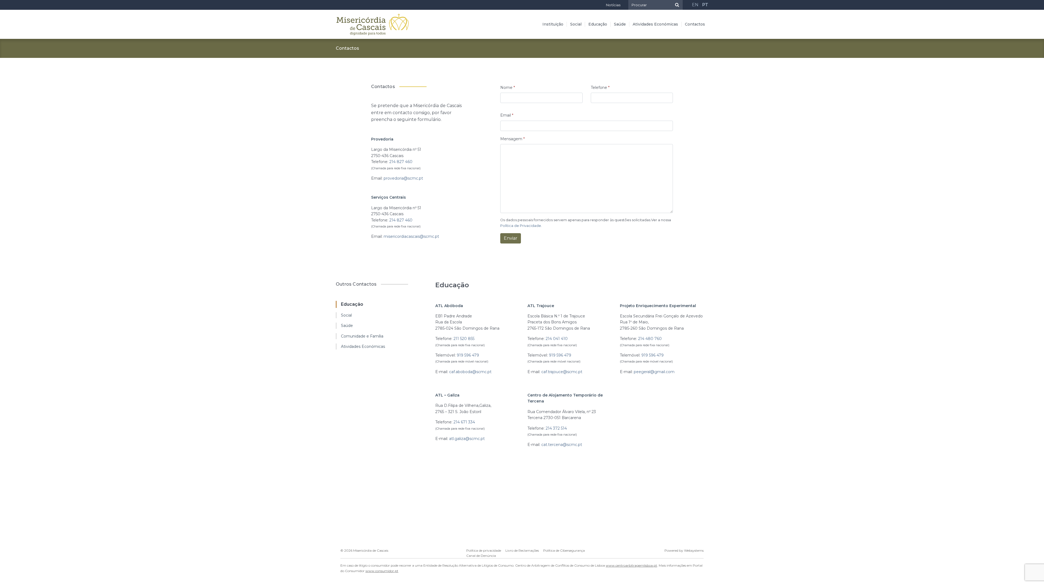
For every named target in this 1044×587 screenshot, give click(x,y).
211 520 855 (463, 338)
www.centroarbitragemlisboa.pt (631, 565)
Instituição (552, 24)
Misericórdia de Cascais (370, 550)
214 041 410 (557, 338)
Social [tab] (346, 315)
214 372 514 (556, 428)
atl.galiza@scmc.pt (467, 438)
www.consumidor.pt (381, 571)
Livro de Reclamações (522, 550)
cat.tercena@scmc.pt (561, 444)
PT (705, 4)
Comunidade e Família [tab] (362, 336)
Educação (597, 24)
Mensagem (512, 138)
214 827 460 (400, 161)
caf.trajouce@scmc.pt (561, 371)
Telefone (600, 87)
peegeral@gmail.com (654, 371)
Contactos (695, 24)
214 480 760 (650, 338)
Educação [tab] (352, 304)
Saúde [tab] (347, 325)
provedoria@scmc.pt (403, 178)
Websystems (694, 550)
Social (576, 24)
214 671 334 (464, 422)
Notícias (613, 5)
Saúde (620, 24)
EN (695, 4)
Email (506, 115)
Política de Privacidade (520, 226)
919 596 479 (468, 355)
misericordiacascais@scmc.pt (411, 236)
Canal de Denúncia (481, 556)
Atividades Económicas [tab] (363, 346)
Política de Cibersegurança (564, 550)
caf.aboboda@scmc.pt (470, 371)
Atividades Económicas (655, 24)
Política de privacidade (483, 550)
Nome (507, 87)
